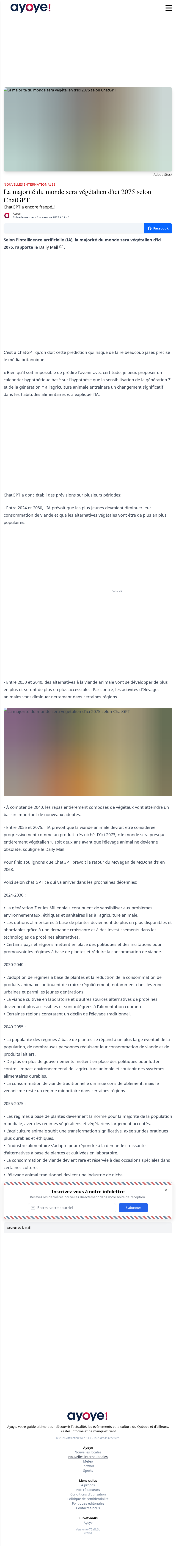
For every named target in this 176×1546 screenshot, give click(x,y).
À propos (88, 1485)
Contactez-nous (88, 1508)
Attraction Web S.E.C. (79, 1438)
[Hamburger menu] (168, 8)
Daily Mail (48, 247)
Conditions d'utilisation (88, 1494)
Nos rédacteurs (88, 1489)
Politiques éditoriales (88, 1503)
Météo (88, 1461)
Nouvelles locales (88, 1452)
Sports (88, 1470)
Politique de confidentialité (88, 1499)
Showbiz (88, 1466)
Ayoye (17, 214)
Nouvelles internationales (88, 1457)
